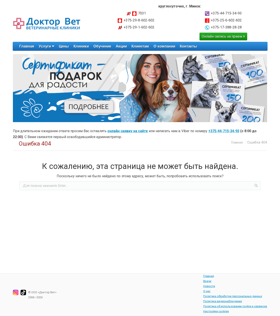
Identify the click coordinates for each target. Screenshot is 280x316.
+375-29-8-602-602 (139, 20)
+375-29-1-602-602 (139, 27)
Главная (237, 142)
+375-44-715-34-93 (226, 13)
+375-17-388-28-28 (226, 27)
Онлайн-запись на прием (222, 36)
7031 (142, 13)
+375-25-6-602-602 (226, 20)
